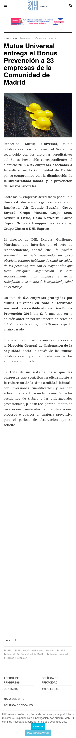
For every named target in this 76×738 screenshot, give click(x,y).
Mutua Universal (59, 654)
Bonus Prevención (17, 657)
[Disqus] (38, 484)
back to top (12, 640)
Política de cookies (18, 705)
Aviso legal (50, 689)
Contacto (11, 689)
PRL (10, 650)
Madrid (11, 654)
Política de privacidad (50, 680)
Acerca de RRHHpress (12, 680)
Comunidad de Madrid (32, 654)
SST (62, 650)
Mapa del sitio (14, 699)
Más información (38, 732)
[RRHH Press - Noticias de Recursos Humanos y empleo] (38, 5)
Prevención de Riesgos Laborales (36, 650)
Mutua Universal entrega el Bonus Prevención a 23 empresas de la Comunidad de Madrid (31, 64)
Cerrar (38, 726)
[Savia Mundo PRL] (38, 21)
